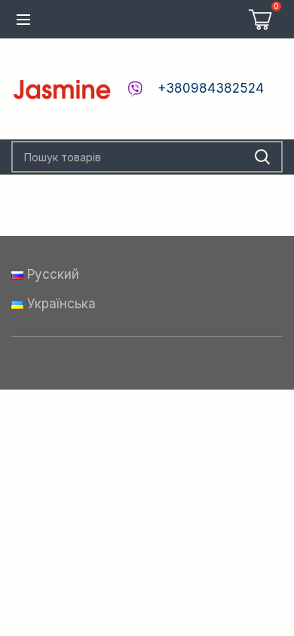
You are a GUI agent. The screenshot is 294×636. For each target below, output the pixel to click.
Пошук (262, 157)
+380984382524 (211, 88)
